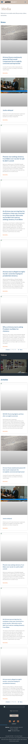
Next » (21, 349)
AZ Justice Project (16, 730)
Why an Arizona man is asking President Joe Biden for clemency (13, 329)
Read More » (5, 73)
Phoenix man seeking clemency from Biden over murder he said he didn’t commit (13, 159)
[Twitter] (14, 721)
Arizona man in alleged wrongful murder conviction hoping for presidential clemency (14, 274)
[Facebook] (10, 721)
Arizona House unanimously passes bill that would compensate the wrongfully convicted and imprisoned (14, 470)
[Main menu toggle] (25, 2)
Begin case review (14, 710)
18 (18, 349)
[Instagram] (18, 721)
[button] (2, 366)
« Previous (8, 349)
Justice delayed (8, 110)
